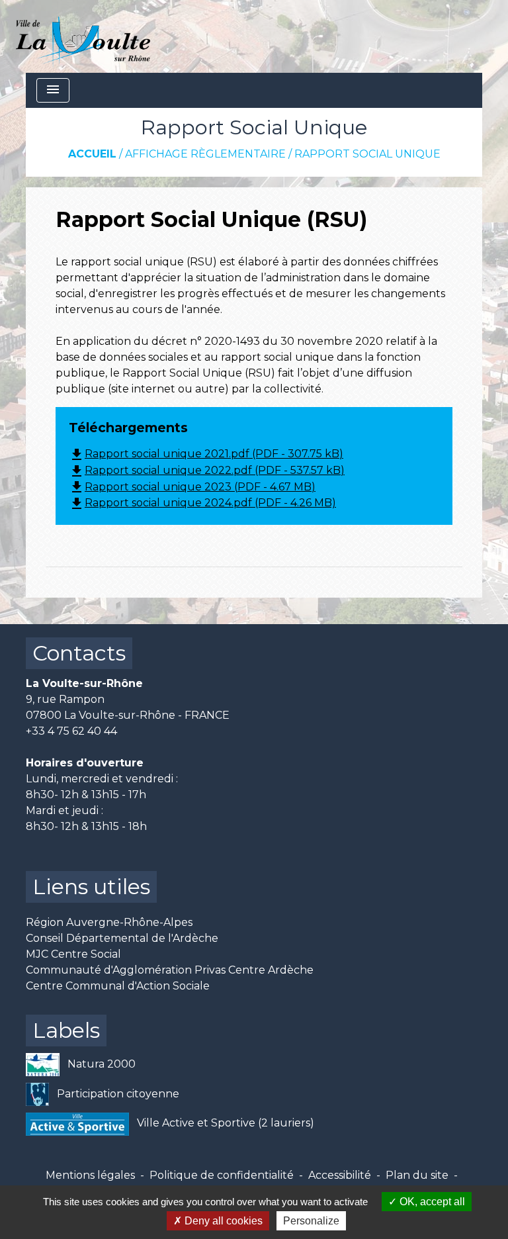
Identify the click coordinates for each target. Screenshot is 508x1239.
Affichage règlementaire (205, 154)
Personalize (311, 1220)
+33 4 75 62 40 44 (71, 731)
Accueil (92, 154)
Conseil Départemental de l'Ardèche (122, 938)
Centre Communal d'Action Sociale (118, 986)
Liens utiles (91, 886)
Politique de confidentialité (221, 1175)
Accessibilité (339, 1175)
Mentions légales (90, 1175)
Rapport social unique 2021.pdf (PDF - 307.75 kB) (206, 453)
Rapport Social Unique (367, 154)
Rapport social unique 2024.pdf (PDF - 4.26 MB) (202, 502)
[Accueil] (83, 36)
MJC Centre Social (73, 954)
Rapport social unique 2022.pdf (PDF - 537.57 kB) (207, 470)
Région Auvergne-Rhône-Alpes (109, 922)
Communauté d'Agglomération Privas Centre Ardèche (170, 970)
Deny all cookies (222, 1220)
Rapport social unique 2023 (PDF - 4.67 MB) (192, 487)
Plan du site (417, 1175)
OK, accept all (431, 1201)
